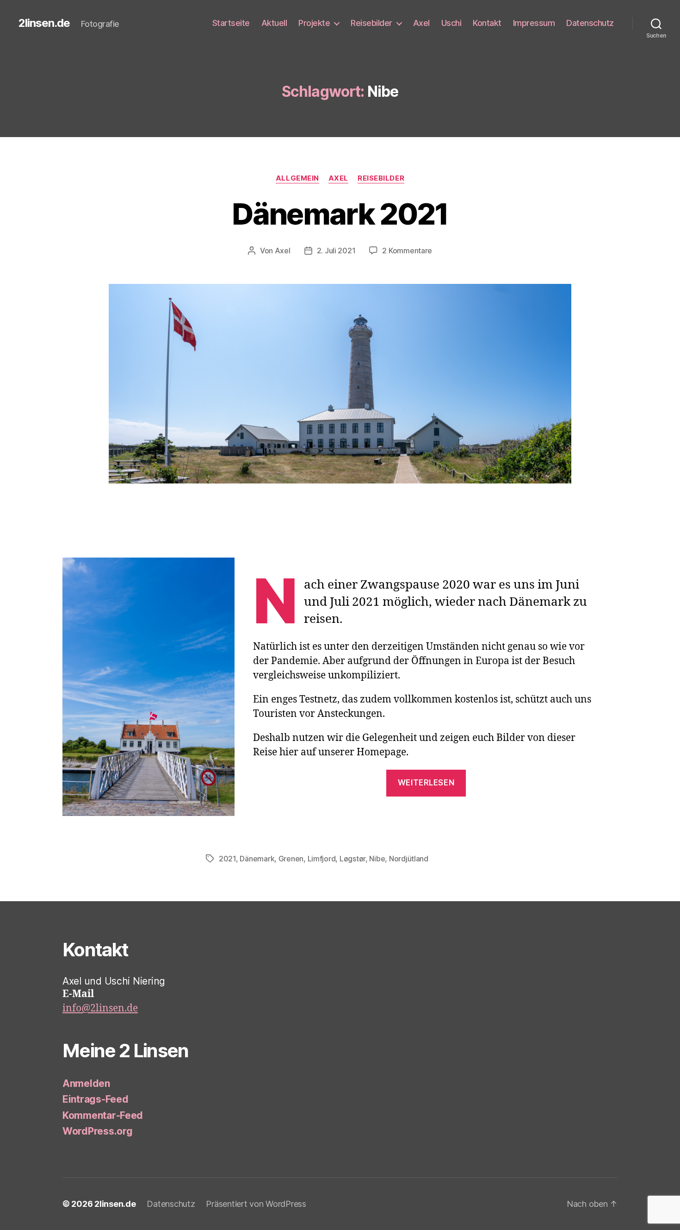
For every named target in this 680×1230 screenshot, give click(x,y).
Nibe (377, 858)
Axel (421, 23)
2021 (227, 858)
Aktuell (274, 23)
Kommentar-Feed (102, 1115)
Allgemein (297, 178)
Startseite (231, 23)
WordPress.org (97, 1131)
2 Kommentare (407, 250)
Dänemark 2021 (340, 214)
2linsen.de (44, 23)
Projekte (314, 23)
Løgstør (352, 858)
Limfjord (322, 858)
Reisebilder (371, 23)
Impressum (534, 23)
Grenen (290, 858)
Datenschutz (590, 23)
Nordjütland (408, 858)
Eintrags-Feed (95, 1099)
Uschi (451, 23)
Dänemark (257, 858)
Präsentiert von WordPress (256, 1204)
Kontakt (487, 23)
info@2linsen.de (100, 1008)
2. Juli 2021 (336, 250)
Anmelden (86, 1083)
